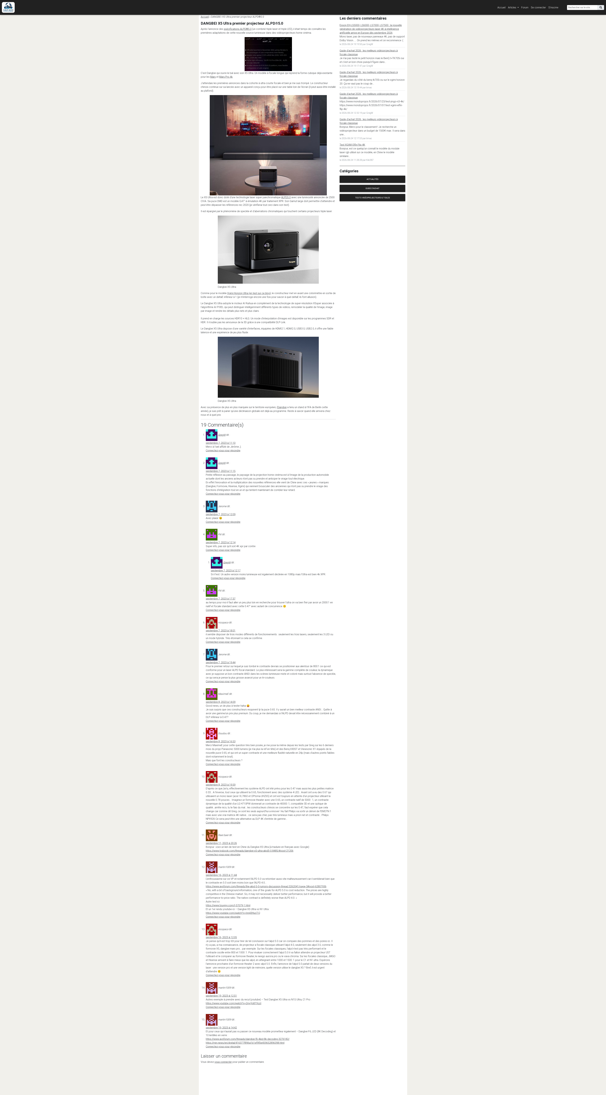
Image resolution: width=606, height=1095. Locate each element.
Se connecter (538, 7)
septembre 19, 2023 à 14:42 (221, 1027)
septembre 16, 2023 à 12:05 (221, 937)
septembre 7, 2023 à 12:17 (226, 570)
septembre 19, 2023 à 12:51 (221, 995)
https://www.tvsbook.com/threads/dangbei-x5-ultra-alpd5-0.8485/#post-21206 (249, 850)
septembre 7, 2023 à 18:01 (220, 630)
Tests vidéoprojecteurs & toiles (372, 197)
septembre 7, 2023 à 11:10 (220, 442)
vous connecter (223, 1061)
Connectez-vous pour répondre (223, 450)
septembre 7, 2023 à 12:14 (220, 542)
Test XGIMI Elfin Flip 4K (352, 144)
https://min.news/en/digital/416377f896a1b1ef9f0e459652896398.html (245, 1042)
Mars (213, 76)
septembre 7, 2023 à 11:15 (220, 471)
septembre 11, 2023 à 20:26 (221, 843)
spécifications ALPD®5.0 (238, 28)
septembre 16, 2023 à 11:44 (221, 875)
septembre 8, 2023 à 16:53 (220, 741)
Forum (524, 7)
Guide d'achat (372, 188)
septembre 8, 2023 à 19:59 (220, 784)
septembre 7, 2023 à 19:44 (220, 662)
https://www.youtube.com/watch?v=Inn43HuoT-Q (233, 912)
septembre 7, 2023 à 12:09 (220, 514)
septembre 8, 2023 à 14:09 (220, 701)
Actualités (372, 179)
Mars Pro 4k (226, 76)
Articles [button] (512, 7)
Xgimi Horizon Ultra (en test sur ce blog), (249, 293)
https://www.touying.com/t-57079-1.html (228, 905)
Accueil (501, 7)
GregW (222, 434)
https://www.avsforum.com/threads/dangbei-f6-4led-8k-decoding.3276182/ (247, 1039)
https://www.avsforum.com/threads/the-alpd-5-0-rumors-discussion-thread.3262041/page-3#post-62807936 (266, 886)
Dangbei (282, 407)
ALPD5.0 (286, 197)
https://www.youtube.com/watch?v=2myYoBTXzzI (233, 1003)
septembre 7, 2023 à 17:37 (220, 598)
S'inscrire (553, 7)
